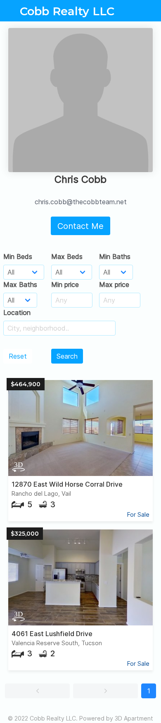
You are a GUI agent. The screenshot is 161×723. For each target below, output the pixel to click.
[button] (37, 690)
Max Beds (67, 256)
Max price (114, 284)
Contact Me (80, 226)
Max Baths (20, 284)
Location (17, 312)
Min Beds (17, 256)
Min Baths (114, 256)
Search (67, 356)
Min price (65, 284)
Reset (18, 356)
